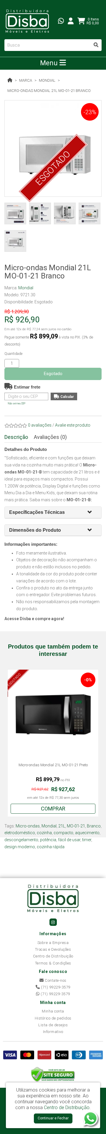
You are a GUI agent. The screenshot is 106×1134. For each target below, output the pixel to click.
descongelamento (21, 839)
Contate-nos (55, 980)
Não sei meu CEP (16, 403)
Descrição (16, 437)
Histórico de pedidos (53, 1018)
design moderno (19, 846)
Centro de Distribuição (53, 956)
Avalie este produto (72, 425)
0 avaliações (40, 425)
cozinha (44, 832)
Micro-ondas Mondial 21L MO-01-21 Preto (53, 765)
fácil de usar (69, 839)
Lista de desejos (53, 1025)
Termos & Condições (53, 963)
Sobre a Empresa (53, 942)
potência (48, 839)
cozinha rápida (50, 846)
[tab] (53, 512)
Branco (94, 826)
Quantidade (13, 354)
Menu (49, 63)
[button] (92, 512)
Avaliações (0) (50, 437)
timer (86, 839)
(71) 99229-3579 (55, 987)
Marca (25, 80)
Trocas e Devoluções (53, 949)
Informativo (53, 1031)
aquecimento (87, 832)
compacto (63, 832)
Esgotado (53, 373)
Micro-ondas (28, 826)
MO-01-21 (76, 826)
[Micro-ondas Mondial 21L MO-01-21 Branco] (53, 148)
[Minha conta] (71, 21)
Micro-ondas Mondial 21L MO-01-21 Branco (49, 90)
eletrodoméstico (19, 832)
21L (61, 826)
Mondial (47, 80)
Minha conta (53, 1011)
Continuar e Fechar (53, 1118)
